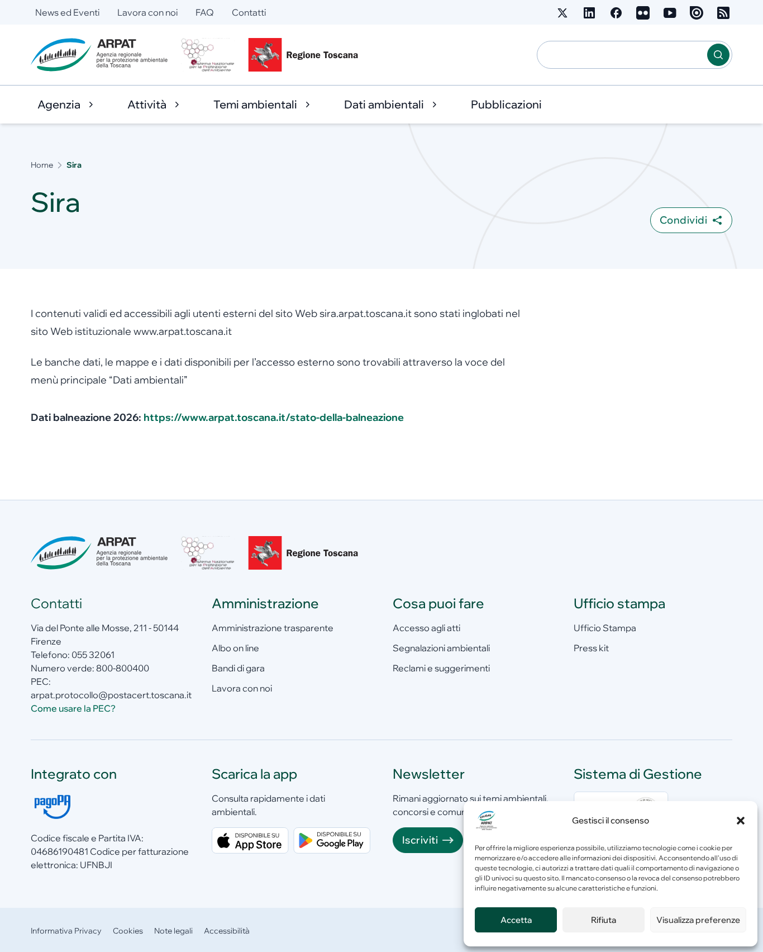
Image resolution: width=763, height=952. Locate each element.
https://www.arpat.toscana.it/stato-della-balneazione (274, 417)
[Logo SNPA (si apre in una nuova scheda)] (208, 55)
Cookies (128, 931)
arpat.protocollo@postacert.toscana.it (111, 694)
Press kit (591, 647)
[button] (740, 820)
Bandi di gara (238, 668)
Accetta (516, 920)
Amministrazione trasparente (272, 627)
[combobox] (622, 55)
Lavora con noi (147, 12)
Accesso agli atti (426, 627)
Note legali (173, 931)
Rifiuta (603, 920)
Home (42, 165)
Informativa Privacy (66, 931)
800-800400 (122, 668)
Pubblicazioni (506, 104)
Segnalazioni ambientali (441, 647)
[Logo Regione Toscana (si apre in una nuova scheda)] (305, 55)
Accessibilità (227, 931)
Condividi (683, 220)
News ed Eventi (67, 12)
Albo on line (235, 647)
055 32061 (93, 654)
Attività (146, 104)
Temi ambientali (255, 104)
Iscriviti (420, 839)
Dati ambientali (384, 104)
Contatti (249, 12)
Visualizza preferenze (698, 920)
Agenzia (58, 104)
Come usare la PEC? (73, 708)
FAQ (204, 12)
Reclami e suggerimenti (441, 668)
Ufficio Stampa (605, 627)
